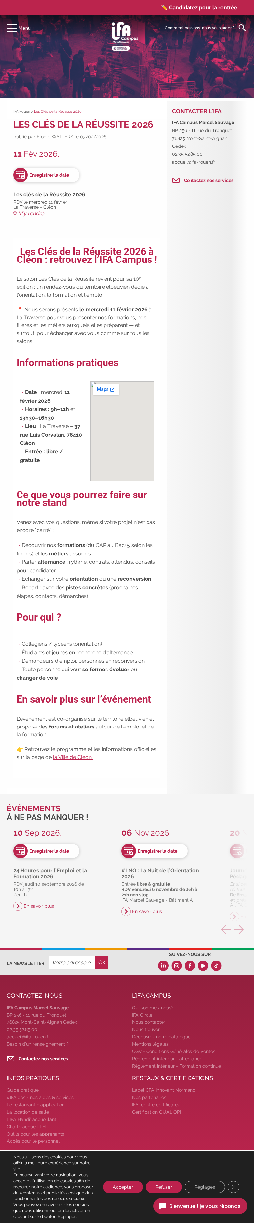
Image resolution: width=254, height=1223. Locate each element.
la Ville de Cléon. (73, 757)
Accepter (123, 1187)
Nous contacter (148, 1022)
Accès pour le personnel (33, 1141)
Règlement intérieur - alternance (167, 1058)
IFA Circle (142, 1015)
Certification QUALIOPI (156, 1112)
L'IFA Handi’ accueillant (31, 1119)
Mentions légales (150, 1044)
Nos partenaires (149, 1097)
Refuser (163, 1187)
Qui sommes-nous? (153, 1007)
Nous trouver (146, 1029)
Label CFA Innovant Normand (164, 1090)
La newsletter (25, 963)
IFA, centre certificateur (157, 1104)
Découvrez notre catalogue (161, 1036)
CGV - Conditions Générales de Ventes (173, 1051)
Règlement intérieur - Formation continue (176, 1066)
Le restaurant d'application (35, 1104)
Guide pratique (23, 1090)
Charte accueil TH (26, 1126)
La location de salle (28, 1112)
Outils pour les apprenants (35, 1133)
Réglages (204, 1187)
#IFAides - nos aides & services (40, 1097)
